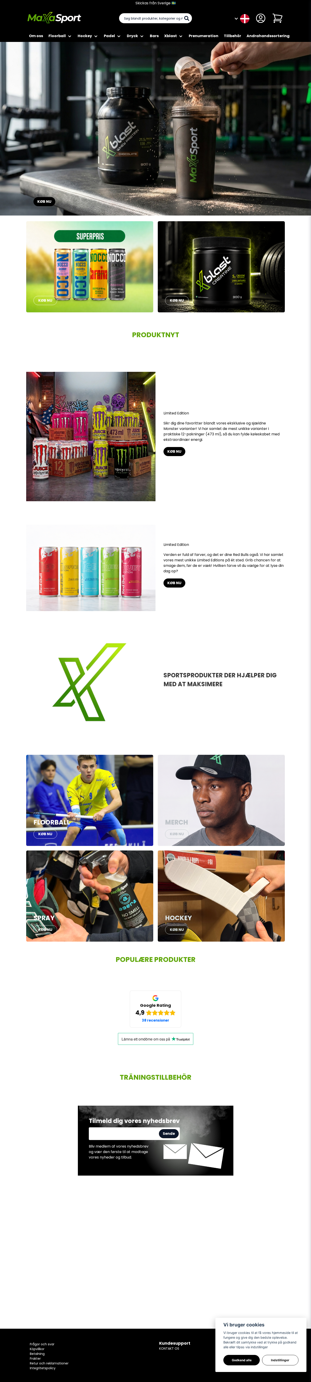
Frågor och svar (42, 1344)
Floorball (57, 36)
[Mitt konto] (260, 18)
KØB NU (44, 201)
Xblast (170, 36)
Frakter (35, 1358)
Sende (169, 1133)
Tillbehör (232, 36)
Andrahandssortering (268, 36)
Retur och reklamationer (49, 1363)
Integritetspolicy (43, 1368)
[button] (244, 18)
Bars (154, 36)
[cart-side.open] (277, 18)
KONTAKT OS (169, 1348)
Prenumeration (203, 36)
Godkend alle (242, 1360)
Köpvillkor (37, 1349)
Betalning (37, 1353)
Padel (109, 36)
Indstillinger (280, 1360)
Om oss (36, 36)
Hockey (85, 36)
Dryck (132, 36)
